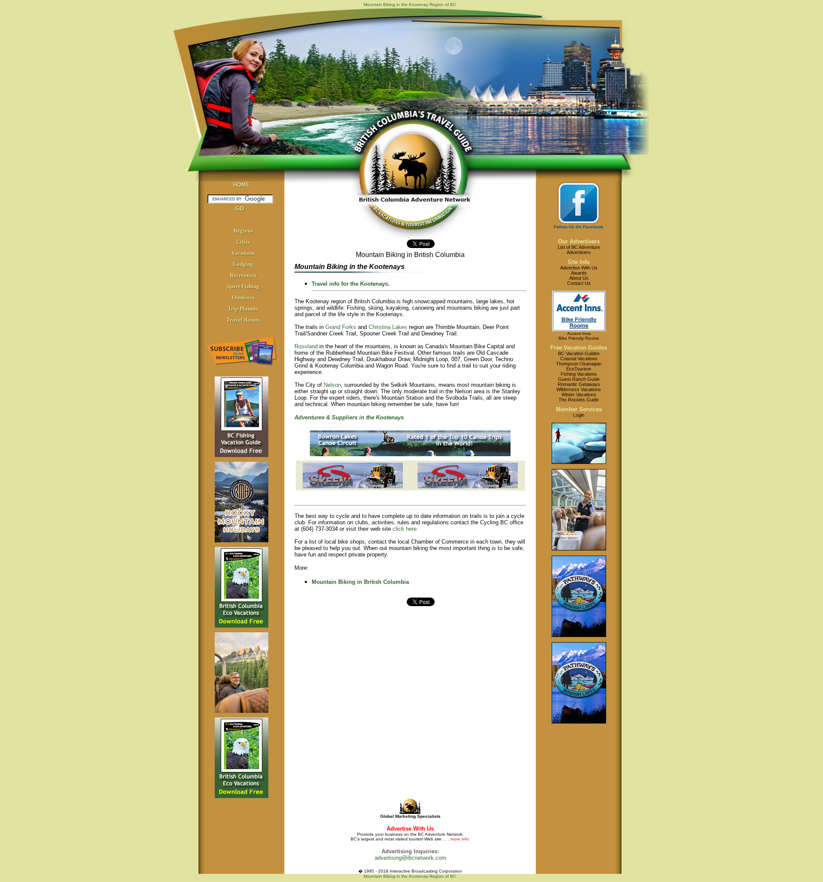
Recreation (243, 275)
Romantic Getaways (579, 384)
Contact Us (579, 283)
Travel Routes (243, 320)
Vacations (243, 253)
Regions (243, 230)
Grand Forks (340, 327)
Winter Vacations (579, 394)
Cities (243, 242)
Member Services (579, 409)
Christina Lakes (388, 327)
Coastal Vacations (579, 358)
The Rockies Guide (579, 399)
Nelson (332, 385)
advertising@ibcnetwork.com (410, 858)
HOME (241, 185)
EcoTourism (578, 368)
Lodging (243, 264)
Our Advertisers (579, 241)
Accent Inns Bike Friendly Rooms (579, 336)
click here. (405, 529)
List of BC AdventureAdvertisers (579, 250)
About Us (579, 278)
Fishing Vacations (579, 374)
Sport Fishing (243, 286)
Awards (579, 272)
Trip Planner (243, 308)
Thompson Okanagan (578, 363)
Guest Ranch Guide (579, 379)
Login (578, 415)
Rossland (306, 346)
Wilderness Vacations (578, 389)
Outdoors (243, 297)
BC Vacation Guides (579, 353)
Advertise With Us (579, 267)
